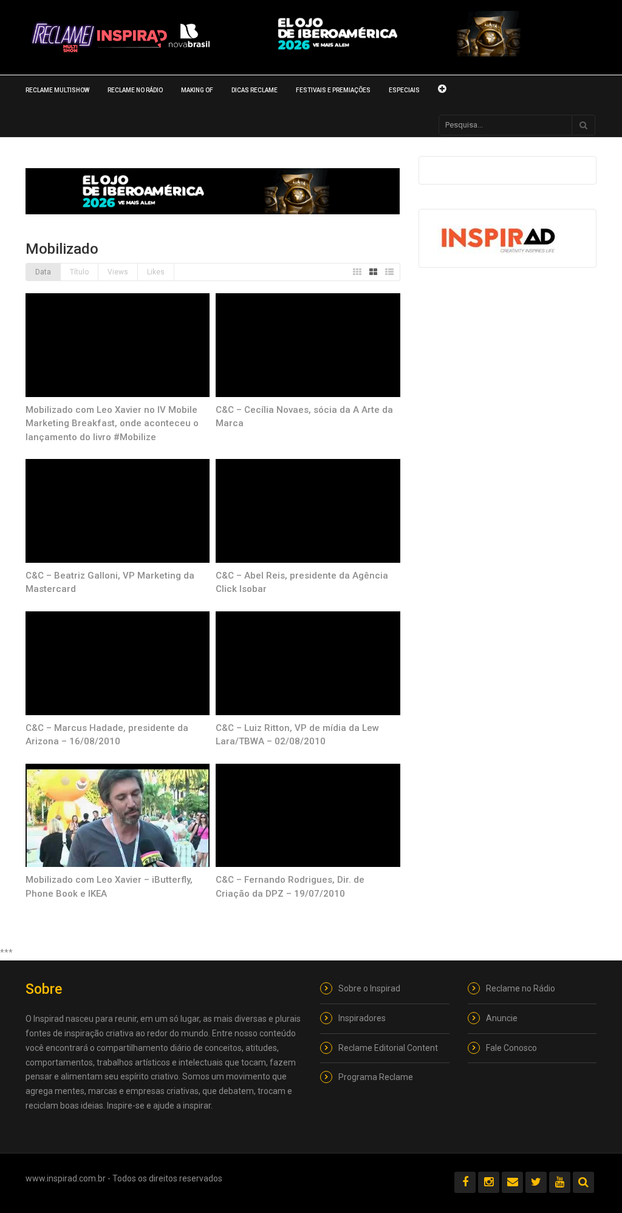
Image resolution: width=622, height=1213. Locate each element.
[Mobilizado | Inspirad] (121, 37)
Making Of (197, 90)
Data (43, 272)
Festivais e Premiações (333, 90)
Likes (156, 272)
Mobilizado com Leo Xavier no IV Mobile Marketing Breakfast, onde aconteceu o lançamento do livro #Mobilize (112, 423)
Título (79, 272)
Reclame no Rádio (135, 90)
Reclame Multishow (57, 90)
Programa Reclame (375, 1077)
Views (118, 272)
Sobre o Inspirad (369, 988)
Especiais (404, 90)
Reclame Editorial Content (388, 1048)
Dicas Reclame (254, 90)
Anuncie (502, 1018)
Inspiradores (362, 1018)
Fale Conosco (511, 1048)
